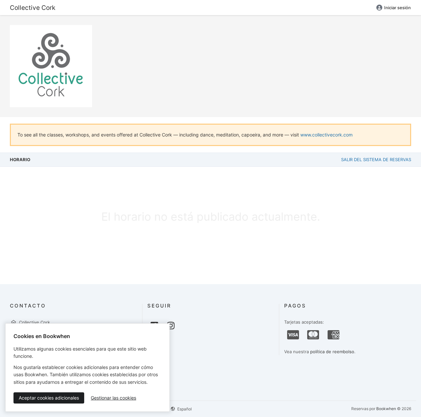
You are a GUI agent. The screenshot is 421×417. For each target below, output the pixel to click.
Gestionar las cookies (113, 398)
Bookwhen (386, 408)
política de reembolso (332, 351)
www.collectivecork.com (326, 134)
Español (184, 408)
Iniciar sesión (397, 7)
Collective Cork (32, 8)
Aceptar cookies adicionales (49, 398)
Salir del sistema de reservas (376, 159)
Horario (20, 159)
